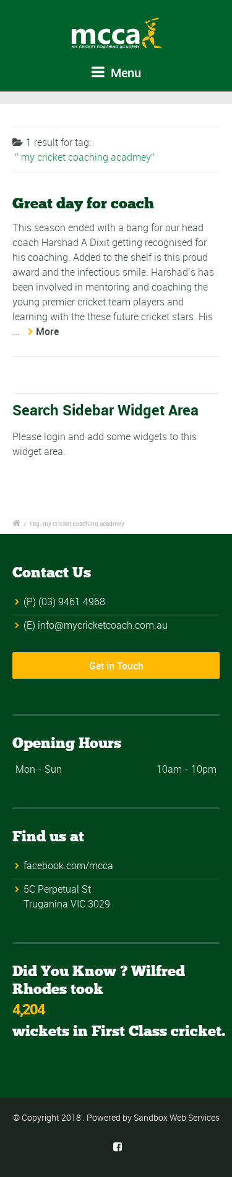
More (47, 331)
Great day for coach (83, 203)
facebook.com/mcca (68, 865)
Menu (124, 72)
